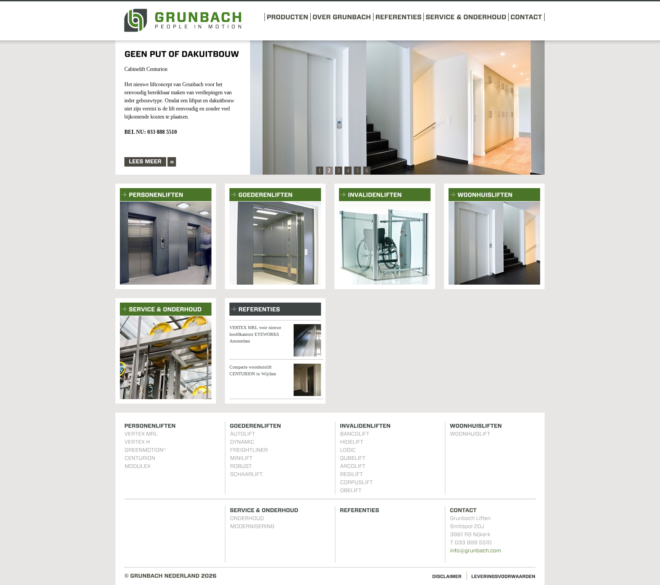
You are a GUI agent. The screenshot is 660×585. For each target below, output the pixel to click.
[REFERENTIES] (398, 16)
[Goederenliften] (275, 243)
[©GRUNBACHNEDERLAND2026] (170, 575)
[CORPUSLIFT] (356, 482)
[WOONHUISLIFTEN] (494, 194)
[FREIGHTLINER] (249, 450)
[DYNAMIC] (242, 442)
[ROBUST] (241, 466)
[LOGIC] (348, 450)
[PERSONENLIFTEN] (165, 194)
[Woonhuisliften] (494, 243)
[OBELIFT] (350, 490)
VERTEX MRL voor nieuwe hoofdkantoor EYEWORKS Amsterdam (255, 334)
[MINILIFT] (241, 458)
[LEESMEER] (145, 162)
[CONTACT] (526, 16)
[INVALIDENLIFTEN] (385, 194)
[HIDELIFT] (351, 442)
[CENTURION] (139, 458)
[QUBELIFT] (352, 458)
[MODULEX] (137, 466)
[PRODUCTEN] (287, 16)
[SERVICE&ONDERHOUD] (466, 16)
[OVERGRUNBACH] (341, 16)
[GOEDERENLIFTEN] (275, 194)
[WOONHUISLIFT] (470, 434)
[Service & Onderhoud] (165, 357)
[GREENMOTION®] (145, 450)
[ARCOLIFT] (352, 466)
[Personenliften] (165, 243)
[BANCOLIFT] (354, 434)
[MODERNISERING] (252, 526)
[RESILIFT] (351, 474)
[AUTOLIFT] (242, 434)
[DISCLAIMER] (447, 575)
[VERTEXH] (137, 442)
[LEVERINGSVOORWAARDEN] (503, 575)
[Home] (182, 30)
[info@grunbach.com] (475, 550)
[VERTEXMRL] (141, 434)
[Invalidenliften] (384, 243)
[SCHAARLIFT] (246, 474)
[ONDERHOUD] (247, 518)
